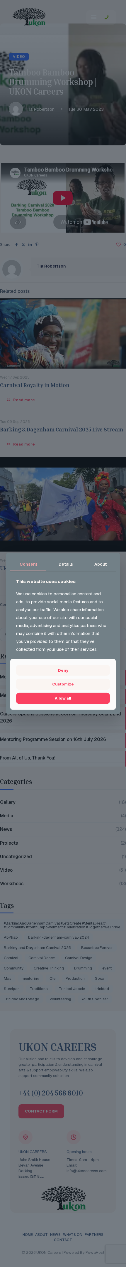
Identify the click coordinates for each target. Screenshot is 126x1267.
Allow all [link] (63, 698)
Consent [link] (28, 564)
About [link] (100, 564)
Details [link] (66, 564)
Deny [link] (63, 670)
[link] (63, 684)
